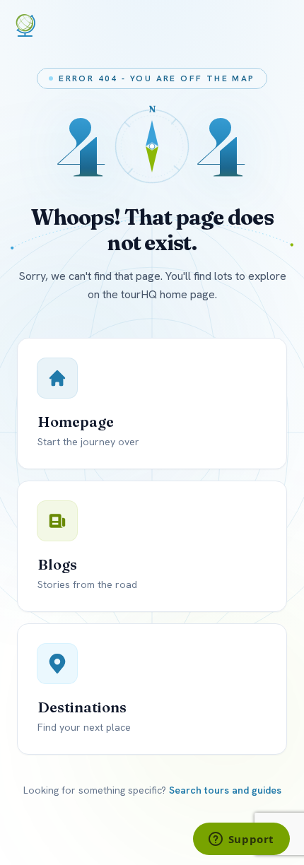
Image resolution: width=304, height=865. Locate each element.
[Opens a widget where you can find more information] (241, 840)
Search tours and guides (225, 790)
